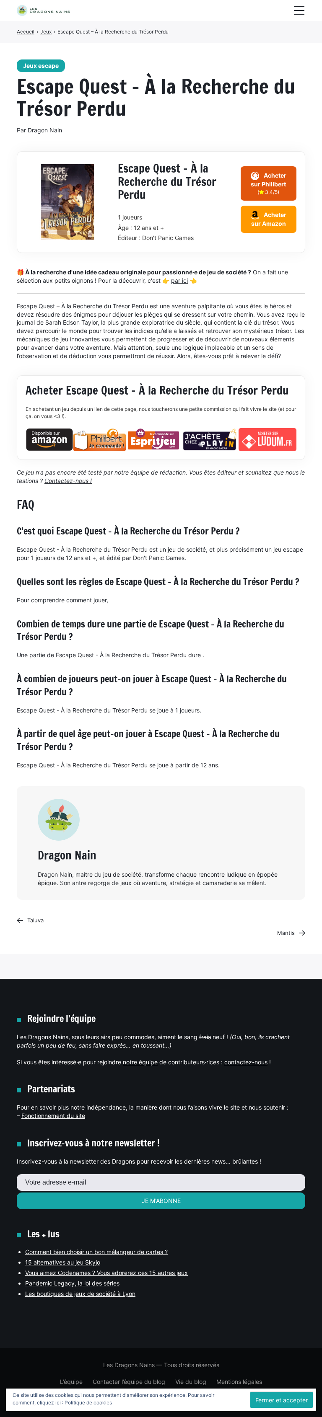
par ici (179, 280)
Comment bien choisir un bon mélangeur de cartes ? (96, 1251)
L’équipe (71, 1381)
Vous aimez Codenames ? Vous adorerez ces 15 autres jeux (106, 1272)
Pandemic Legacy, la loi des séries (72, 1283)
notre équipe (140, 1062)
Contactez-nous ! (68, 480)
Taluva (35, 920)
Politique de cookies (88, 1402)
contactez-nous (245, 1062)
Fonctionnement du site (53, 1115)
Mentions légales (239, 1381)
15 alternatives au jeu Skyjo (62, 1262)
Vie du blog (190, 1381)
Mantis (286, 932)
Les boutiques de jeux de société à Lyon (80, 1293)
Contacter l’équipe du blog (129, 1381)
